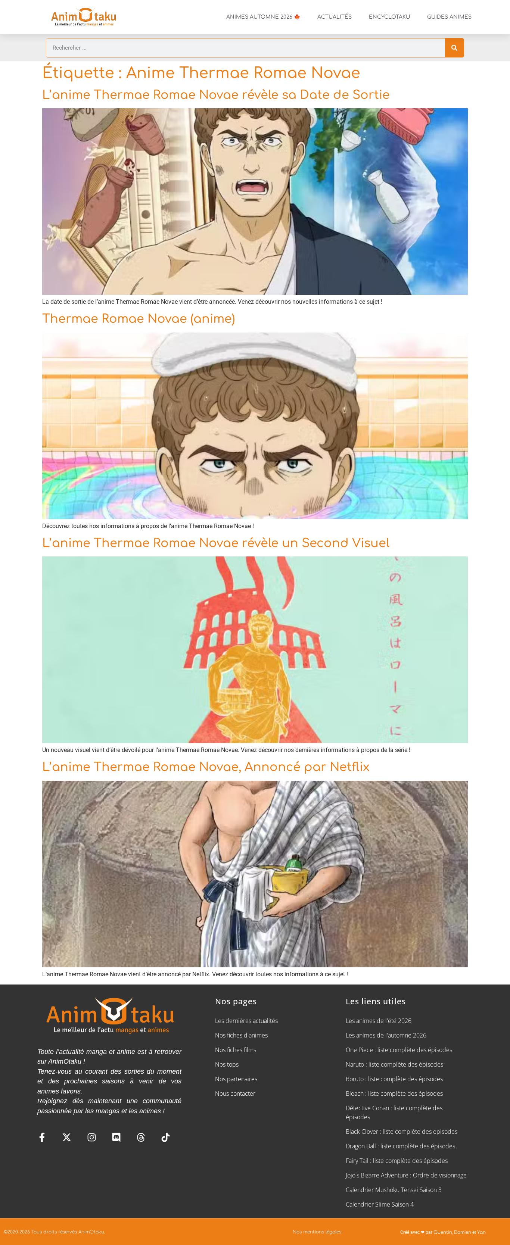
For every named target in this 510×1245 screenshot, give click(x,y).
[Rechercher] (454, 47)
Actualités (334, 17)
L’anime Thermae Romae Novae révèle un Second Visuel (215, 543)
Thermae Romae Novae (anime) (138, 318)
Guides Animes (449, 17)
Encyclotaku (389, 17)
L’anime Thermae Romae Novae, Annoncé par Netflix (206, 767)
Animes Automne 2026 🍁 (263, 17)
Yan (481, 1232)
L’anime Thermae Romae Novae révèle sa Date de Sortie (216, 95)
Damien (462, 1232)
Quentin (442, 1232)
